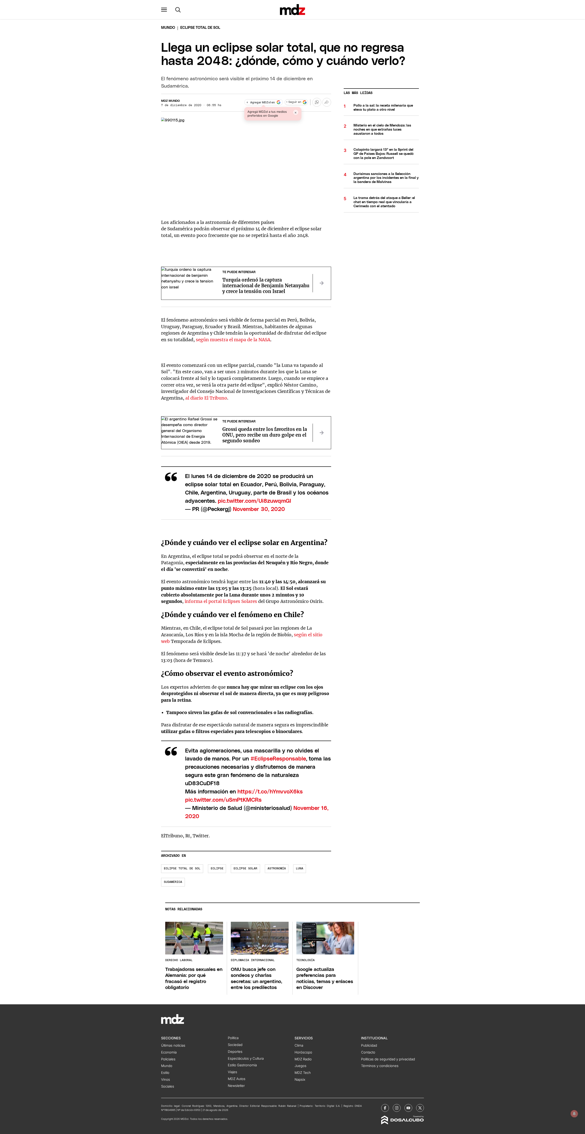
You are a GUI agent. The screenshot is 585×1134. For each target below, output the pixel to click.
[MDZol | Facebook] (385, 1108)
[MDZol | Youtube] (408, 1108)
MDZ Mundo (170, 100)
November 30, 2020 (259, 509)
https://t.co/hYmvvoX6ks (270, 792)
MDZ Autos (236, 1079)
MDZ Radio (303, 1059)
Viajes (232, 1072)
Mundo (168, 28)
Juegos (300, 1066)
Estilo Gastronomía (242, 1065)
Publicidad (369, 1045)
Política (233, 1038)
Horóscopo (303, 1052)
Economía (169, 1052)
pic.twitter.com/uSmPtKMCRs (223, 800)
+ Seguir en (293, 102)
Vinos (165, 1080)
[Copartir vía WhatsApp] (316, 102)
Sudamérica (173, 882)
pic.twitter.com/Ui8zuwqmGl (254, 501)
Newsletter (236, 1086)
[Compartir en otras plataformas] (326, 102)
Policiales (168, 1059)
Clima (299, 1045)
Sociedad (235, 1045)
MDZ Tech (303, 1073)
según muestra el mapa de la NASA (233, 339)
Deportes (235, 1052)
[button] (164, 10)
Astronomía (277, 868)
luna (299, 868)
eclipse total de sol (182, 868)
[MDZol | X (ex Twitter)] (420, 1108)
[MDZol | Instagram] (396, 1108)
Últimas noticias (173, 1045)
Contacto (368, 1052)
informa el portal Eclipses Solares (221, 601)
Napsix (300, 1080)
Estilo (165, 1073)
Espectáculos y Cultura (246, 1058)
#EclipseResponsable (278, 759)
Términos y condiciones (380, 1066)
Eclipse (217, 868)
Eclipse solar (245, 868)
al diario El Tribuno (206, 398)
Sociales (167, 1086)
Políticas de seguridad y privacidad (388, 1059)
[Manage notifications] (574, 1113)
